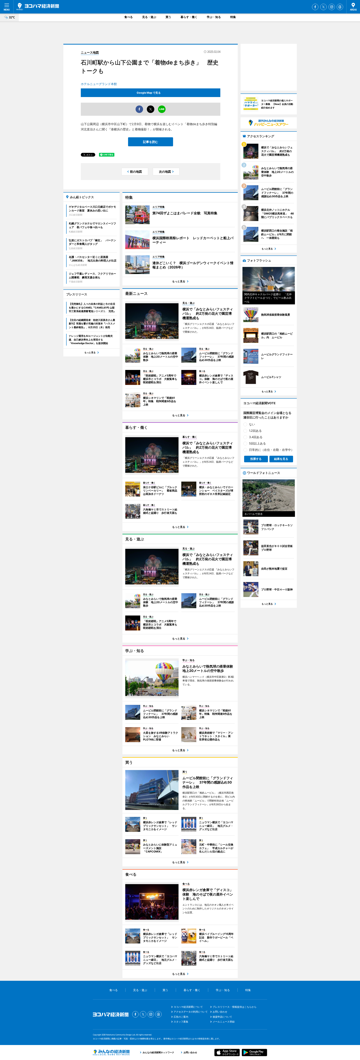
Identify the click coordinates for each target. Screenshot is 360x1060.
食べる (128, 17)
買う (168, 17)
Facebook (315, 7)
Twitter (323, 7)
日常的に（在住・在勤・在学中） (271, 449)
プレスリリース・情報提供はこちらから (234, 1006)
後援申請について (222, 1016)
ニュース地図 (90, 52)
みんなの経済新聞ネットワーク (111, 1052)
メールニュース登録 (224, 1021)
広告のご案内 (181, 1016)
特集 (233, 17)
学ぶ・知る (214, 17)
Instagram (331, 7)
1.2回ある (255, 430)
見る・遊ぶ (149, 17)
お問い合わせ (220, 1011)
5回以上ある (257, 443)
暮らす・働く (189, 17)
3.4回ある (255, 437)
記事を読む (150, 142)
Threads (340, 7)
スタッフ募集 (181, 1021)
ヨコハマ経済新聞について (188, 1006)
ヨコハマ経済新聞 (37, 6)
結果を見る (281, 458)
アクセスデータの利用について (191, 1011)
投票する (256, 458)
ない (252, 424)
